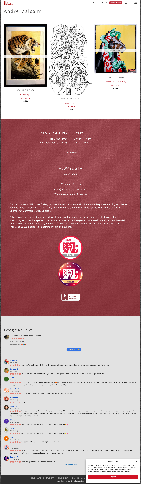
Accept (113, 477)
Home (6, 17)
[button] (137, 461)
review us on (73, 349)
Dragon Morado (70, 103)
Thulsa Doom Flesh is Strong (115, 82)
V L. (11, 446)
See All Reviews (70, 464)
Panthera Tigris (25, 95)
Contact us (74, 478)
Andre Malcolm (25, 98)
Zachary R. (14, 457)
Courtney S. (15, 406)
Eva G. (12, 378)
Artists (14, 17)
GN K (12, 428)
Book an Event (62, 478)
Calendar (50, 478)
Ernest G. (13, 360)
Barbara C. (14, 369)
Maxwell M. (14, 397)
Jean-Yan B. (15, 389)
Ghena (12, 420)
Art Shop (40, 478)
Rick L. (12, 437)
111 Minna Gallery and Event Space (25, 336)
